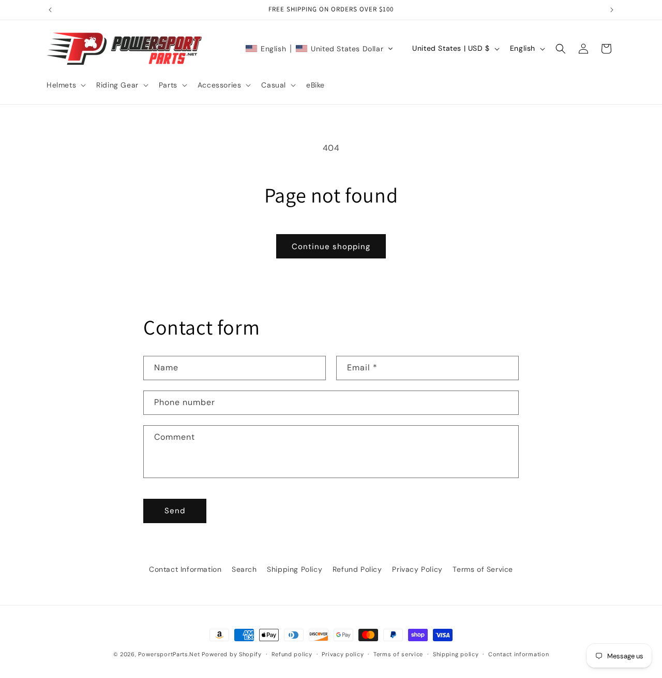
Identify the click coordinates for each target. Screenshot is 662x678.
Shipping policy (456, 654)
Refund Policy (357, 569)
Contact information (518, 654)
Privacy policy (343, 654)
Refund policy (292, 654)
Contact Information (185, 569)
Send (174, 511)
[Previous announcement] (50, 10)
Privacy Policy (417, 569)
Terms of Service (483, 569)
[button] (65, 85)
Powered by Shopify (232, 654)
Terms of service (398, 654)
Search (244, 569)
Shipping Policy (294, 569)
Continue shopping (331, 246)
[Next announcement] (611, 10)
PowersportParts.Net (169, 654)
